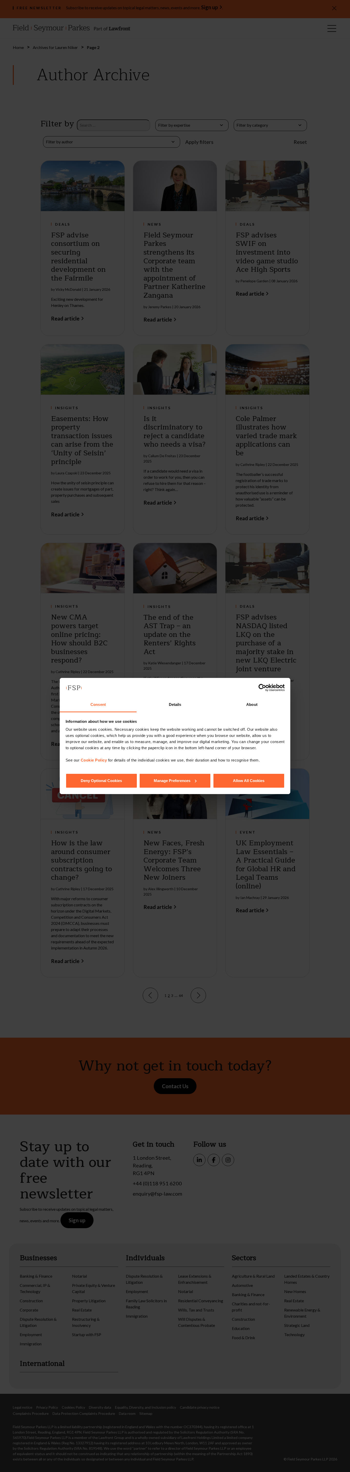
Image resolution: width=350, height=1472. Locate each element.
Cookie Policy (94, 760)
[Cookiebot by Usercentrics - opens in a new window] (262, 688)
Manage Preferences (172, 780)
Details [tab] (175, 704)
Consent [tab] (98, 704)
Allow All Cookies (248, 780)
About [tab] (252, 704)
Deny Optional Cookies (101, 780)
